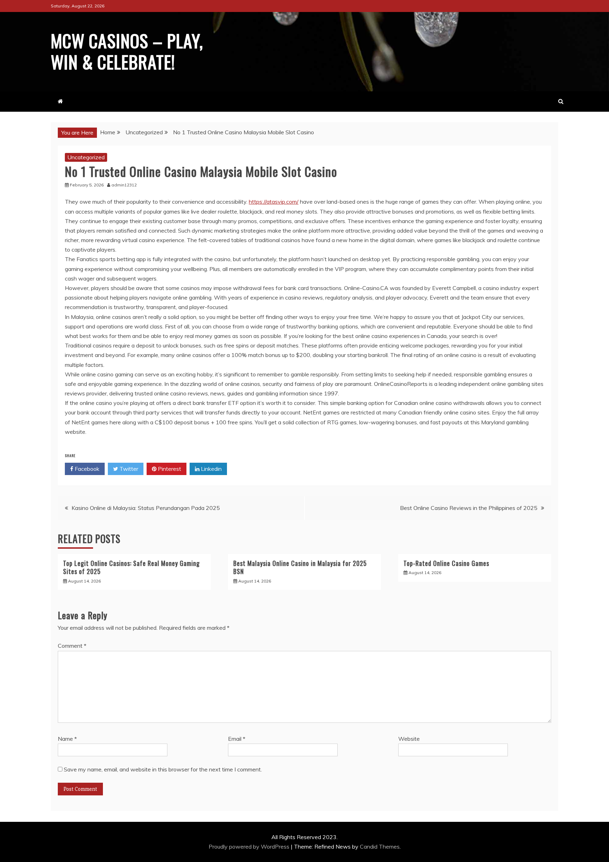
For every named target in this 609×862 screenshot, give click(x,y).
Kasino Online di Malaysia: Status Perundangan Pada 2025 (146, 507)
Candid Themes (380, 846)
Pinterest (168, 468)
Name (67, 738)
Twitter (128, 468)
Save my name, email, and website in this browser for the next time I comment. (163, 769)
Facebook (86, 468)
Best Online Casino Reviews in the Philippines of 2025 (468, 507)
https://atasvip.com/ (274, 201)
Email (236, 738)
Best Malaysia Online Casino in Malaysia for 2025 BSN (300, 567)
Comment (72, 645)
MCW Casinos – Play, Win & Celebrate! (127, 50)
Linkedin (210, 468)
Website (409, 738)
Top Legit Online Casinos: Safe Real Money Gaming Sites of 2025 (131, 567)
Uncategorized (86, 157)
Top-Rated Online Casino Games (446, 563)
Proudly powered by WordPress (250, 846)
